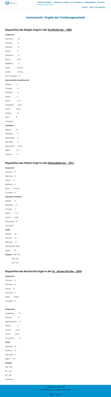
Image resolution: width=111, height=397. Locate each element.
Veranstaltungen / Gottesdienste (68, 2)
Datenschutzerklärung (48, 389)
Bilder (84, 7)
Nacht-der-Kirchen (97, 7)
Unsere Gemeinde (44, 2)
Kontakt (101, 2)
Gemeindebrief (90, 2)
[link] (44, 2)
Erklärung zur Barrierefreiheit (55, 387)
